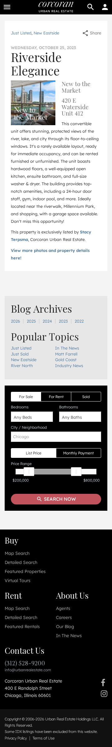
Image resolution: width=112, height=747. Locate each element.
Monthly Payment (78, 453)
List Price (33, 453)
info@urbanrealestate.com (28, 670)
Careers (64, 617)
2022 (79, 321)
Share (95, 32)
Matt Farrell (66, 353)
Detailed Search (21, 562)
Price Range (21, 463)
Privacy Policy (16, 738)
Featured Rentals (22, 626)
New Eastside (46, 32)
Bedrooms (20, 407)
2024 (47, 321)
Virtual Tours (17, 580)
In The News (67, 347)
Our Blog (65, 626)
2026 (15, 321)
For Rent (56, 396)
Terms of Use (43, 738)
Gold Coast (66, 359)
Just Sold (20, 353)
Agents (63, 608)
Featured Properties (25, 571)
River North (22, 365)
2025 (31, 321)
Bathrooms (68, 407)
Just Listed (21, 32)
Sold (86, 396)
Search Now (59, 499)
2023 (63, 321)
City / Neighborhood (29, 427)
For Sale (26, 396)
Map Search (17, 553)
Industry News (69, 365)
